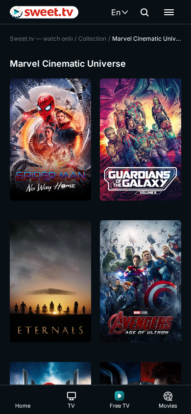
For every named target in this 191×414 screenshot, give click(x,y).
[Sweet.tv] (44, 12)
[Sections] (169, 12)
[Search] (144, 12)
